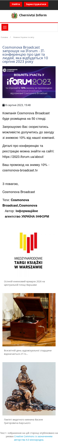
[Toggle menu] (4, 27)
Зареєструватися (36, 4)
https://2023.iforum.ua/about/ (23, 156)
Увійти (16, 4)
